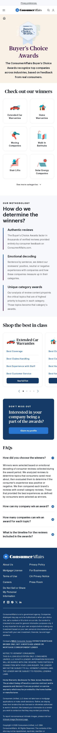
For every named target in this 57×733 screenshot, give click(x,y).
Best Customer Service (19, 374)
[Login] (53, 10)
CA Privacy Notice (39, 576)
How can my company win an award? (26, 506)
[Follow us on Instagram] (8, 602)
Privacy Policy (37, 564)
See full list (22, 380)
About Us (8, 564)
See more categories (27, 184)
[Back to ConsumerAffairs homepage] (4, 18)
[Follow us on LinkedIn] (20, 602)
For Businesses (37, 570)
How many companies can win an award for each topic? (23, 519)
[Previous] (19, 391)
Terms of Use (10, 576)
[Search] (48, 10)
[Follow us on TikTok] (12, 602)
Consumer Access (21, 641)
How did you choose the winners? (24, 457)
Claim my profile (28, 430)
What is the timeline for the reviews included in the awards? (25, 534)
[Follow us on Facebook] (4, 602)
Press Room (36, 582)
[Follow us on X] (16, 602)
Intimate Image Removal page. (15, 719)
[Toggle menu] (4, 10)
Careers (7, 582)
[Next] (38, 391)
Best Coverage (15, 351)
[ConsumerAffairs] (28, 10)
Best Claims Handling (18, 359)
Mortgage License (12, 570)
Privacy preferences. (29, 3)
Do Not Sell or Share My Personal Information (14, 592)
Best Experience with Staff (21, 366)
